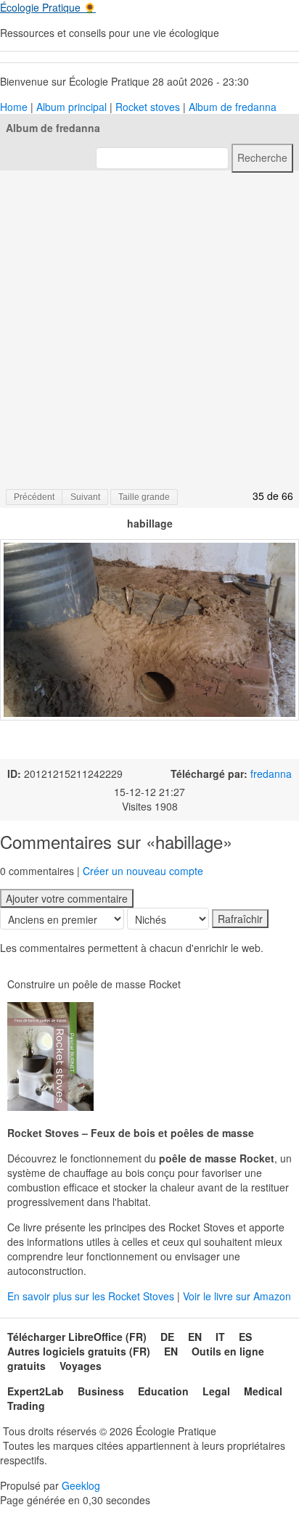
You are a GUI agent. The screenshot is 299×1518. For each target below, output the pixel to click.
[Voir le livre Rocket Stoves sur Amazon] (50, 1056)
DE (167, 1336)
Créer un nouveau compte (143, 870)
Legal (216, 1391)
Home (14, 106)
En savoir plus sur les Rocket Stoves (92, 1296)
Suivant (85, 497)
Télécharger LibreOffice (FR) (77, 1336)
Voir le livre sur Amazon (237, 1296)
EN (195, 1336)
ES (245, 1336)
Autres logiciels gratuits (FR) (78, 1351)
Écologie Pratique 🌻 (48, 7)
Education (163, 1391)
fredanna (271, 773)
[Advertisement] (149, 328)
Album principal (71, 106)
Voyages (81, 1365)
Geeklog (81, 1485)
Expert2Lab (35, 1391)
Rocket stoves (147, 106)
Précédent (34, 497)
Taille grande (144, 497)
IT (220, 1336)
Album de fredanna (233, 106)
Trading (26, 1405)
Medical (263, 1391)
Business (101, 1391)
